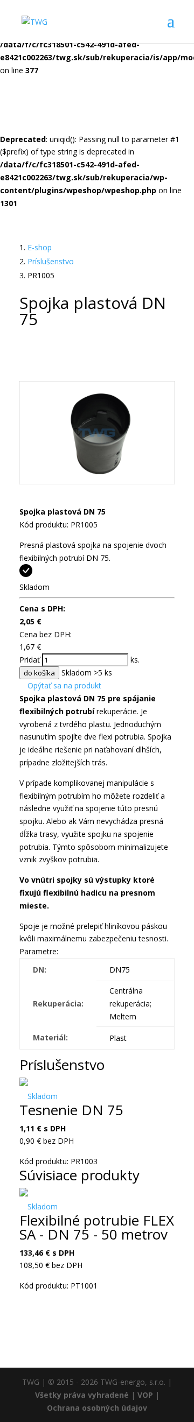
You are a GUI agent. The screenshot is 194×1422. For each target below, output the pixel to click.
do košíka (39, 673)
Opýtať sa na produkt (63, 685)
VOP (145, 1395)
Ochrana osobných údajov (97, 1408)
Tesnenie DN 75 (71, 1110)
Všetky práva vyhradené (82, 1395)
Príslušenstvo (50, 261)
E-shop (39, 247)
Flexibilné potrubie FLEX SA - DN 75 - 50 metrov (96, 1227)
